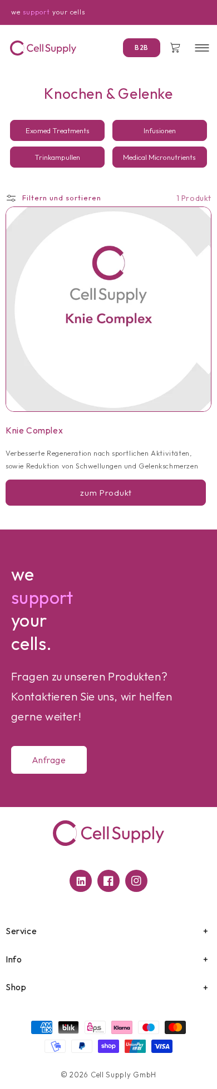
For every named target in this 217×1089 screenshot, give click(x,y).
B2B (142, 47)
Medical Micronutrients (159, 157)
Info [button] (14, 959)
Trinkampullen (57, 157)
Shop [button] (16, 986)
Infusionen (160, 130)
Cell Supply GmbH (123, 1074)
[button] (200, 47)
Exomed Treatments (58, 130)
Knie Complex (34, 430)
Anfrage (49, 759)
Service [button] (21, 930)
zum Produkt (106, 492)
